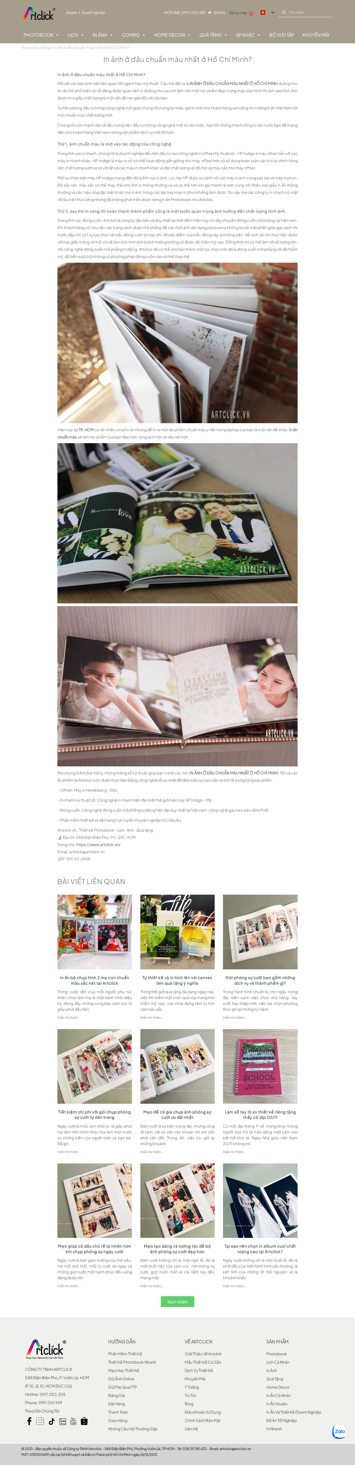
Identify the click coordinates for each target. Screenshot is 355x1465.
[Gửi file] (209, 12)
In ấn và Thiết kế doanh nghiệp (293, 1411)
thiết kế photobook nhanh (132, 1361)
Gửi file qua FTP (122, 1386)
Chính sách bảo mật (202, 1420)
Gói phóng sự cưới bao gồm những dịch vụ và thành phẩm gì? (260, 980)
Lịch (73, 35)
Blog (45, 47)
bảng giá (116, 1395)
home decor (278, 1386)
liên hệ (191, 1428)
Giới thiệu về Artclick (203, 1353)
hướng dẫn (122, 1341)
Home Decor (169, 35)
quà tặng (274, 1378)
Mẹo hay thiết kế (123, 1370)
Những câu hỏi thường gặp (133, 1428)
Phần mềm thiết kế (125, 1353)
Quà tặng (210, 35)
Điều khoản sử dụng (203, 1411)
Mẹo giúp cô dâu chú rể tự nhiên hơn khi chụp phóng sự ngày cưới (94, 1248)
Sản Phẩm (277, 1341)
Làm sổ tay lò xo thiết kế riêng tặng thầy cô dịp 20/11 (260, 1114)
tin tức (190, 1395)
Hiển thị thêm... (69, 1017)
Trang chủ (30, 47)
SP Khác (245, 35)
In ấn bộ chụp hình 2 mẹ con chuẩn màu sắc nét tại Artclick (94, 980)
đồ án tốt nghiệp (281, 1420)
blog (189, 1403)
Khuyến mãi (195, 1378)
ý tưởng (192, 1386)
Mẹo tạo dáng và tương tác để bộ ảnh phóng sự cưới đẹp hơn (177, 1248)
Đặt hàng (116, 1403)
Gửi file (219, 12)
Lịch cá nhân (277, 1361)
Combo (131, 35)
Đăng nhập (238, 13)
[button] (177, 1301)
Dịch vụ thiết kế (199, 1370)
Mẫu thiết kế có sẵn (203, 1361)
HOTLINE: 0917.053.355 (185, 12)
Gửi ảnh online (121, 1378)
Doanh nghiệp (93, 12)
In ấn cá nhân (278, 1395)
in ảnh (271, 1370)
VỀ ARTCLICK (198, 1341)
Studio (71, 12)
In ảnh (100, 35)
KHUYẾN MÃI (316, 35)
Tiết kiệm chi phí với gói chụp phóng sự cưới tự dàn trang (94, 1114)
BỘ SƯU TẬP (281, 35)
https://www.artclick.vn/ (98, 844)
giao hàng (117, 1420)
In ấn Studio (276, 1403)
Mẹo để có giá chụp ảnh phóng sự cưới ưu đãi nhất (177, 1114)
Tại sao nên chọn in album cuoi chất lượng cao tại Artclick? (260, 1248)
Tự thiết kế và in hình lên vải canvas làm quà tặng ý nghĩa (177, 980)
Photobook (38, 35)
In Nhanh (274, 1428)
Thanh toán (118, 1411)
